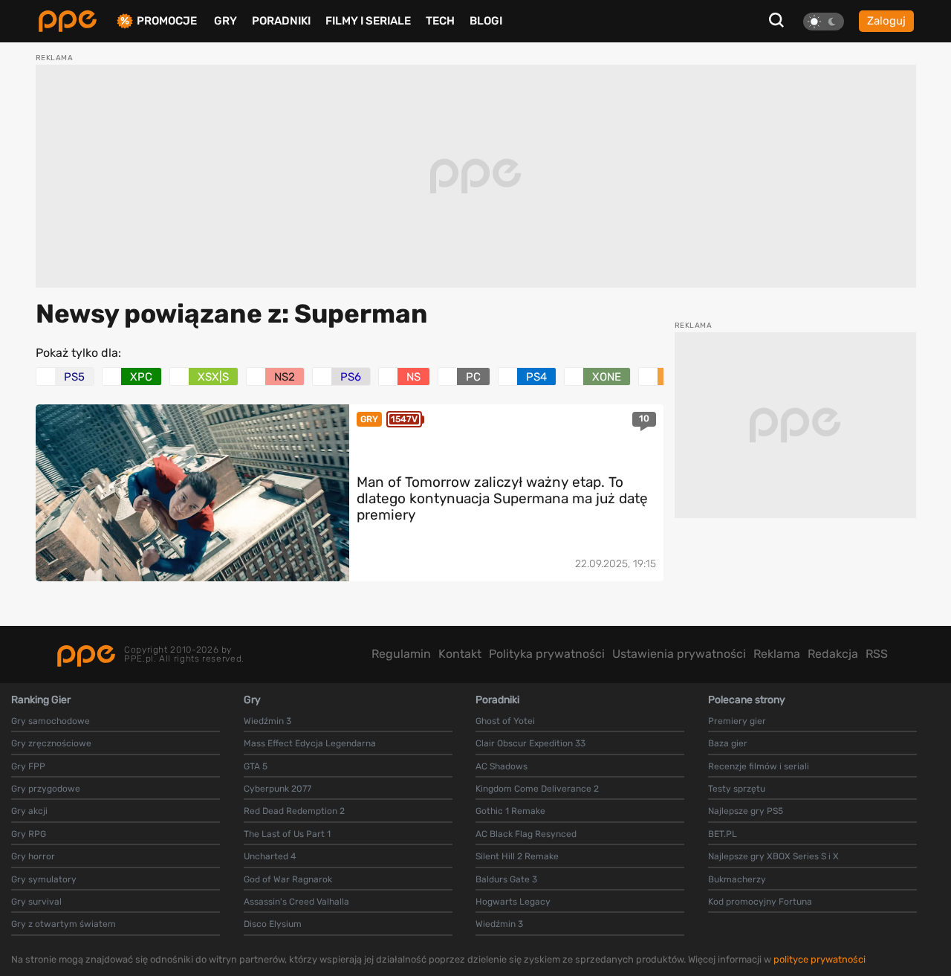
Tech (440, 21)
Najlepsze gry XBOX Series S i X (773, 856)
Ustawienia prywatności (679, 654)
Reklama (776, 654)
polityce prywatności (819, 959)
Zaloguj (886, 21)
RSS (877, 654)
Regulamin (401, 654)
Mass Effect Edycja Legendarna (310, 743)
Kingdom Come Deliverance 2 (537, 788)
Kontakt (459, 654)
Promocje (167, 21)
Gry (225, 21)
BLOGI (486, 21)
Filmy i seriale (368, 21)
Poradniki (281, 21)
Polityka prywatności (547, 654)
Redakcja (833, 654)
